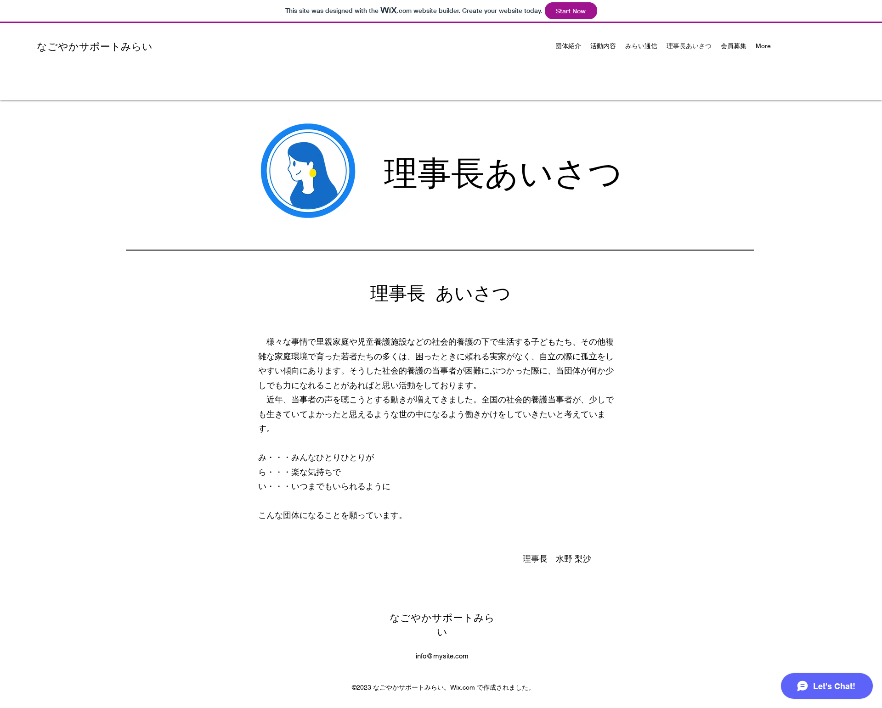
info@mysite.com (442, 656)
